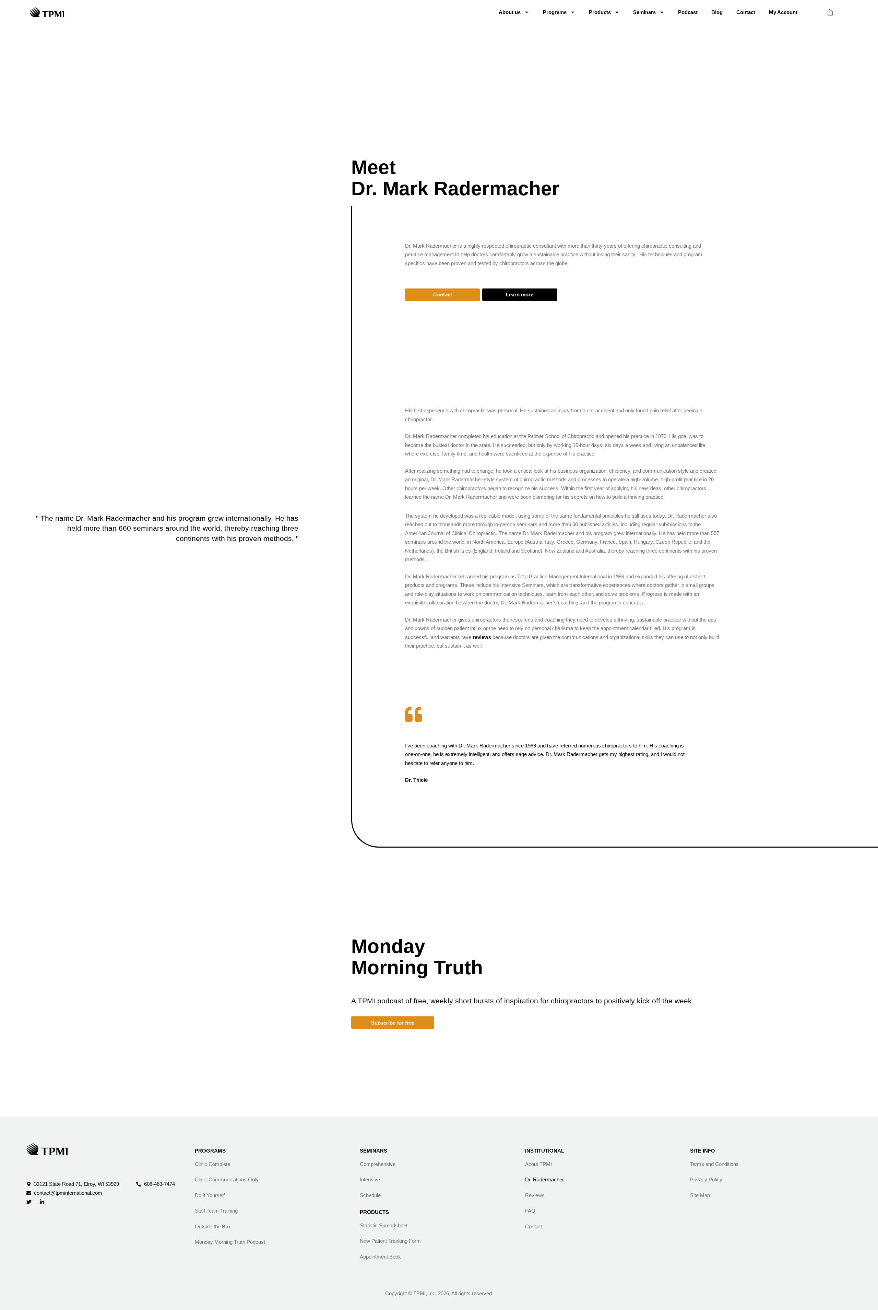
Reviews (535, 1195)
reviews (483, 637)
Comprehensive (377, 1164)
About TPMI (538, 1164)
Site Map (700, 1195)
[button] (392, 1022)
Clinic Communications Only (227, 1179)
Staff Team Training (216, 1211)
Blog (717, 12)
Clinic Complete (212, 1164)
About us (510, 12)
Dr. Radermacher (544, 1179)
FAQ (530, 1211)
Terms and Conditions (714, 1164)
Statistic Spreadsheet (383, 1225)
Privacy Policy (706, 1179)
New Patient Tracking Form (390, 1241)
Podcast (688, 12)
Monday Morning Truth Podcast (230, 1242)
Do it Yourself (210, 1195)
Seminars (644, 12)
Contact (745, 12)
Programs (555, 12)
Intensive (370, 1179)
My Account (783, 12)
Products (600, 12)
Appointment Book (380, 1257)
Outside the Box (213, 1226)
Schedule (370, 1195)
